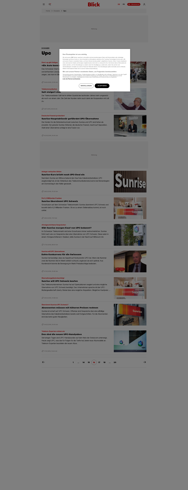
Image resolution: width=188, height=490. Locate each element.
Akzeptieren (102, 85)
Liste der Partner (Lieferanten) (71, 79)
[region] (94, 70)
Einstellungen (86, 85)
